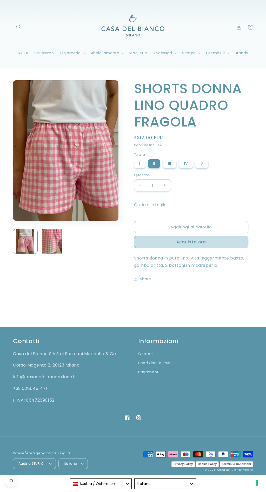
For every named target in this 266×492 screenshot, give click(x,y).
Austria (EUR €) (31, 463)
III (169, 163)
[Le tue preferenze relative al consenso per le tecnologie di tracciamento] (257, 483)
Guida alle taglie (150, 205)
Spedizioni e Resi (154, 362)
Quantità (141, 174)
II (154, 163)
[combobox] (101, 483)
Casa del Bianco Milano (235, 470)
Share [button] (145, 279)
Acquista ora (191, 242)
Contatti (146, 353)
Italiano (70, 463)
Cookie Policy (207, 464)
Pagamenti (148, 372)
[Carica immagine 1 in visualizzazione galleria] (25, 241)
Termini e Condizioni (236, 464)
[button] (18, 27)
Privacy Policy (183, 464)
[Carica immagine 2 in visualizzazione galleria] (52, 241)
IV (186, 163)
